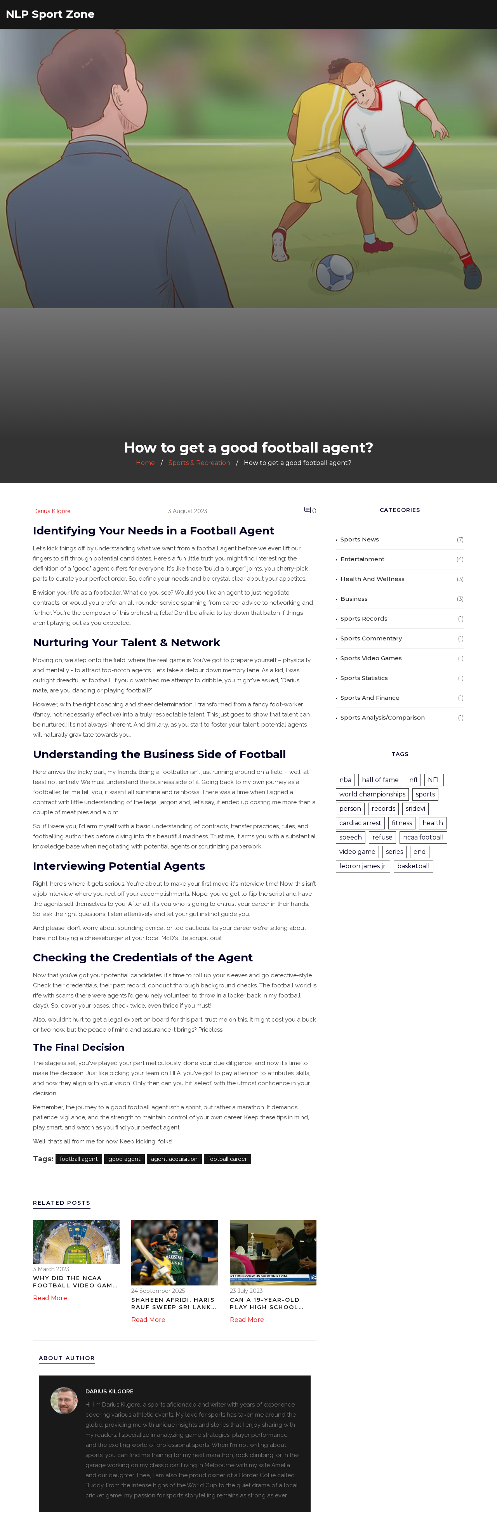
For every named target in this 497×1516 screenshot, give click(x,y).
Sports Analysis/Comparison (383, 717)
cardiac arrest (360, 823)
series (394, 851)
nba (345, 780)
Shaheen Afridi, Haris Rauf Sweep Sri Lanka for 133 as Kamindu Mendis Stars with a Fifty (173, 1303)
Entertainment (362, 559)
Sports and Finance (370, 697)
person (350, 808)
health (432, 823)
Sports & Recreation (199, 463)
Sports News (360, 539)
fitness (402, 823)
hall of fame (380, 780)
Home (145, 463)
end (420, 851)
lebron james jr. (363, 866)
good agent (124, 1158)
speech (350, 837)
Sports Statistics (364, 678)
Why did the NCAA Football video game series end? (75, 1282)
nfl (413, 780)
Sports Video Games (371, 658)
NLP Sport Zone (50, 14)
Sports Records (364, 618)
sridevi (415, 808)
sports (425, 794)
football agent (79, 1158)
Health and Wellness (373, 579)
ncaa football (423, 837)
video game (357, 851)
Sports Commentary (371, 638)
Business (354, 598)
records (383, 808)
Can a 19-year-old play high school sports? (265, 1303)
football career (227, 1158)
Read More (50, 1298)
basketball (413, 866)
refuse (382, 837)
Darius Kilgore (52, 511)
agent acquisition (174, 1158)
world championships (372, 794)
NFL (434, 780)
